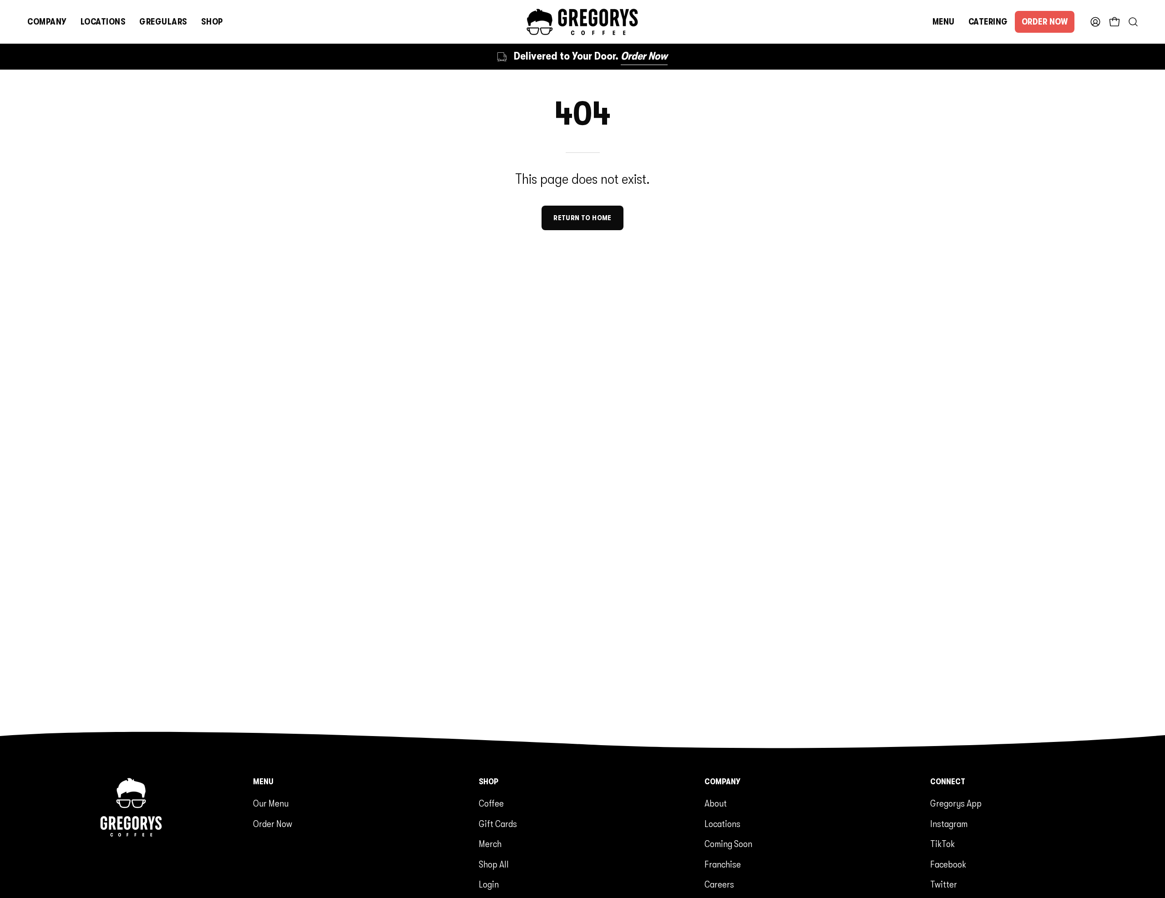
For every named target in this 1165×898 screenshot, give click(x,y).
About (715, 803)
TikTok (942, 843)
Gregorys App (956, 803)
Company (722, 782)
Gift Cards (498, 823)
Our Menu (271, 803)
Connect (947, 782)
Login (489, 884)
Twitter (943, 884)
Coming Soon (728, 843)
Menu (263, 782)
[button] (47, 22)
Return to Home (582, 218)
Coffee (491, 803)
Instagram (948, 823)
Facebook (948, 864)
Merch (490, 843)
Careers (719, 884)
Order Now (272, 823)
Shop (488, 782)
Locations (722, 823)
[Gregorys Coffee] (582, 22)
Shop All (494, 864)
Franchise (722, 864)
